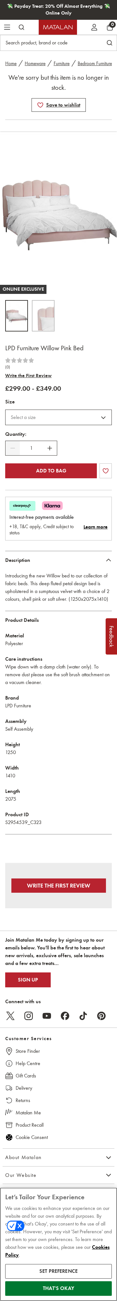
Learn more (96, 527)
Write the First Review (28, 375)
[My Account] (94, 27)
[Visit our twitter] (10, 1016)
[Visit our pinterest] (101, 1016)
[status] (31, 448)
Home (11, 63)
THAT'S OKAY (58, 1288)
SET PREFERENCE (58, 1271)
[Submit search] (21, 27)
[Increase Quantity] (50, 448)
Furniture (62, 63)
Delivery (24, 1088)
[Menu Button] (7, 27)
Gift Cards (26, 1076)
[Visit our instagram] (28, 1016)
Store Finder (28, 1051)
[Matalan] (57, 27)
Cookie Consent (32, 1137)
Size (10, 402)
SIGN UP (28, 980)
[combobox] (58, 417)
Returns (23, 1100)
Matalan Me (28, 1112)
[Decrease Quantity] (13, 448)
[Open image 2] (43, 315)
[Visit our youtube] (47, 1016)
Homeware (35, 63)
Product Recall (30, 1125)
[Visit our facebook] (65, 1016)
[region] (58, 1244)
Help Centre (28, 1063)
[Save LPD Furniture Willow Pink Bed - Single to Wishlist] (40, 105)
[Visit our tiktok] (83, 1016)
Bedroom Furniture (95, 63)
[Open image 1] (16, 315)
